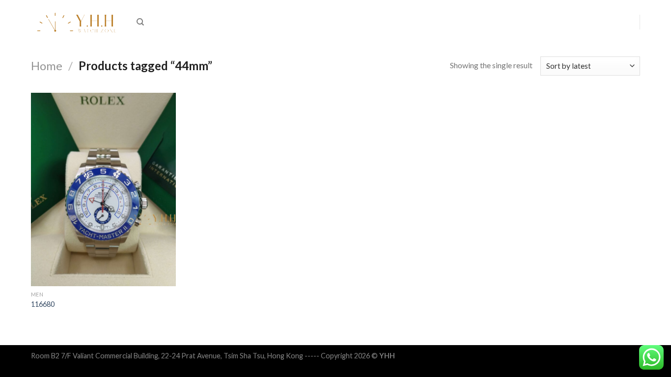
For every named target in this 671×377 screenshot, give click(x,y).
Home (46, 65)
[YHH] (76, 22)
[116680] (103, 189)
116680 (43, 304)
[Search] (140, 22)
